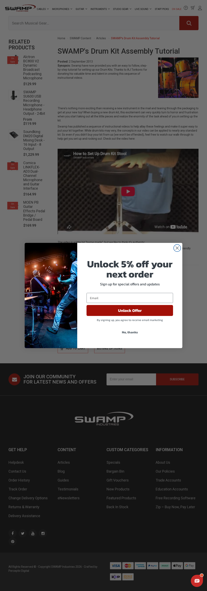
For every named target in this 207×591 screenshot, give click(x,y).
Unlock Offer (130, 310)
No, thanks (130, 332)
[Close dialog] (177, 248)
